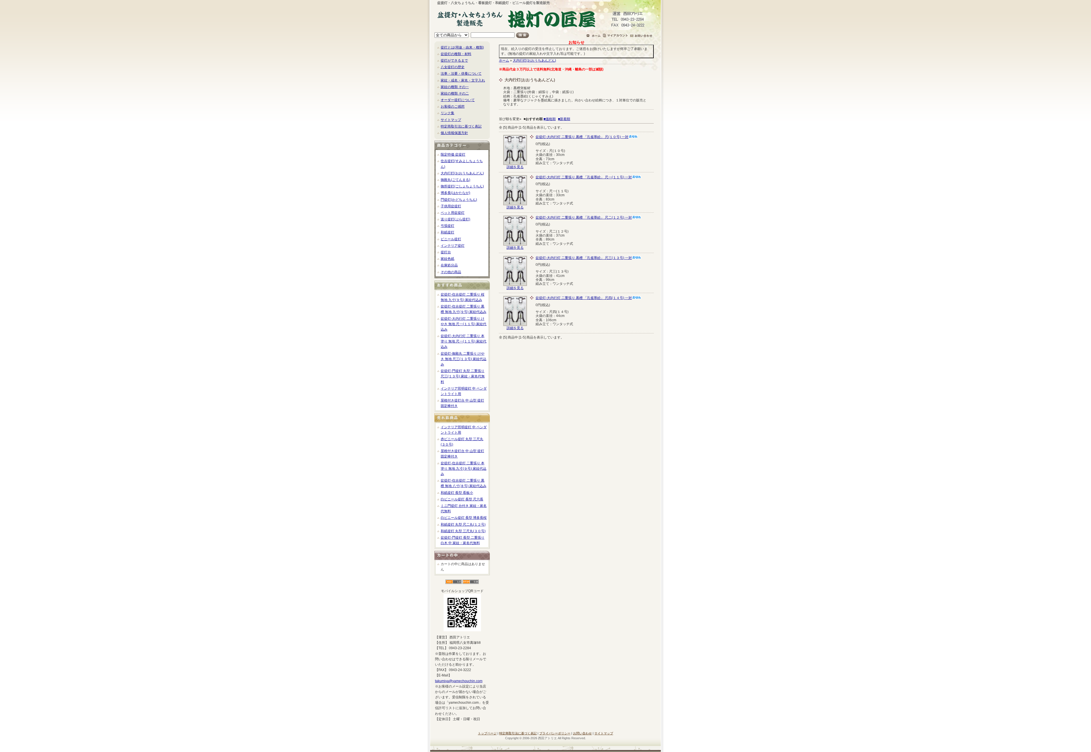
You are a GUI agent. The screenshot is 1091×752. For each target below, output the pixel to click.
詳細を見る (515, 167)
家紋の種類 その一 (455, 87)
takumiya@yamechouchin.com (458, 681)
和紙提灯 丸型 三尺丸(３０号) (463, 531)
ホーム (504, 60)
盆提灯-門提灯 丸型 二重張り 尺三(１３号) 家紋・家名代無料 (463, 376)
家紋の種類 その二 (455, 93)
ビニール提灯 (451, 239)
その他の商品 (451, 272)
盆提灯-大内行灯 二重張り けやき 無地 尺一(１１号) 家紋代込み (463, 324)
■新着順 (564, 119)
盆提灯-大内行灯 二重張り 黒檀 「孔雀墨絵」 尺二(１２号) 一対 (584, 218)
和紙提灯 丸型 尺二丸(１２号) (463, 525)
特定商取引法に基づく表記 (461, 126)
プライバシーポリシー (555, 733)
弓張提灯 (447, 226)
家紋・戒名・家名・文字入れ (463, 80)
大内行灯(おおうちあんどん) (462, 173)
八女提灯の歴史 (453, 67)
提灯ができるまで (454, 60)
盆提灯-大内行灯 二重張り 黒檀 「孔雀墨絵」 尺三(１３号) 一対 (584, 258)
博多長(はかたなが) (455, 193)
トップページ (487, 733)
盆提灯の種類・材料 (456, 54)
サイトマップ (451, 120)
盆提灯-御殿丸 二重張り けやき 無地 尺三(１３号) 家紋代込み (463, 359)
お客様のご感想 (453, 106)
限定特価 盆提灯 (453, 154)
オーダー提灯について (458, 100)
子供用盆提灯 (451, 206)
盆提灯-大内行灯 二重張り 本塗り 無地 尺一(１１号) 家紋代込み (463, 341)
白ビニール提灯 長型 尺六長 (462, 499)
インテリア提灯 (453, 246)
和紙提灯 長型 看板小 (457, 493)
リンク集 (447, 113)
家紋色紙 (447, 259)
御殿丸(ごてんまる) (455, 180)
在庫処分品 (449, 265)
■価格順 (550, 119)
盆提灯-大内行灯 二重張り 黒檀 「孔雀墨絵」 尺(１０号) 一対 (582, 137)
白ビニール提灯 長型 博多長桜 (464, 518)
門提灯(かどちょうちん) (459, 200)
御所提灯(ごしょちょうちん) (462, 186)
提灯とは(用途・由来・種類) (462, 47)
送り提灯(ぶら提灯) (455, 219)
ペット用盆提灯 (453, 213)
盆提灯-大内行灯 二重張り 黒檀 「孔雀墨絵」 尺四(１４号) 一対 (584, 298)
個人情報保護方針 (454, 133)
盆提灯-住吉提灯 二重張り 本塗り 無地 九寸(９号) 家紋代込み (463, 468)
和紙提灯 (447, 232)
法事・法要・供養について (461, 74)
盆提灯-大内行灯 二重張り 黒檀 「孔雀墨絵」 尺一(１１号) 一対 (584, 177)
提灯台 (446, 252)
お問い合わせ (582, 733)
